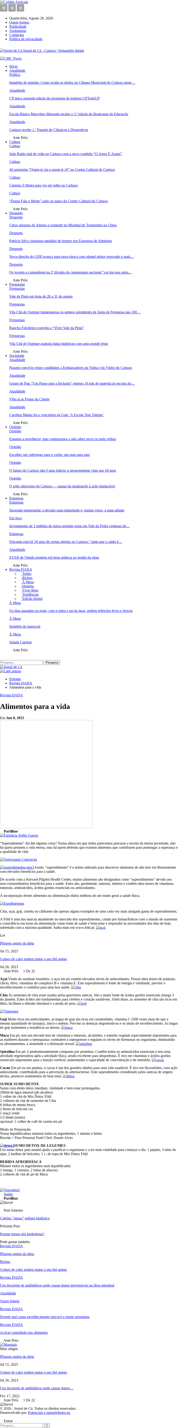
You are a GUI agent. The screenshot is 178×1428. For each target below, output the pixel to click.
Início (13, 66)
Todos (26, 574)
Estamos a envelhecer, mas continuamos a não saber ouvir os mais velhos (62, 439)
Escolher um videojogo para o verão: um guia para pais (49, 455)
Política (14, 75)
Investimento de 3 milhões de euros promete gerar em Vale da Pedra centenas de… (69, 526)
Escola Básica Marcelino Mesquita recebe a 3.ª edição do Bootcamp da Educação (68, 114)
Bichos (26, 578)
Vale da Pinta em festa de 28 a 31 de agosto (41, 296)
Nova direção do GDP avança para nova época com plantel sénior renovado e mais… (71, 257)
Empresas (16, 498)
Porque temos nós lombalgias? (22, 1234)
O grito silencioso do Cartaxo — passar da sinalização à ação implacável (62, 486)
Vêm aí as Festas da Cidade (29, 399)
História (27, 586)
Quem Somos (19, 22)
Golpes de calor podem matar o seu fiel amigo (33, 959)
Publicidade (17, 26)
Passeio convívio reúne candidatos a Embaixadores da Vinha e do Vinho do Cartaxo (70, 368)
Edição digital (31, 599)
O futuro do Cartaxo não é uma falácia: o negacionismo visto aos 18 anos (62, 470)
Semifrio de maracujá (24, 626)
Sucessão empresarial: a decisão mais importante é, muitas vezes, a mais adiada (66, 510)
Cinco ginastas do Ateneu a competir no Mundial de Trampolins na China (63, 225)
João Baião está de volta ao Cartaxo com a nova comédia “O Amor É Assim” (65, 154)
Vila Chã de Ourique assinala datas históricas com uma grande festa (58, 344)
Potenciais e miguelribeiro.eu (49, 1413)
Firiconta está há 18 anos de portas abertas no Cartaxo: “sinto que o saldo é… (65, 542)
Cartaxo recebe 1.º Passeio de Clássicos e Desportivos (48, 130)
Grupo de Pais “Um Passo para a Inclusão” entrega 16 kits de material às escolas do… (72, 383)
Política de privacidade (25, 39)
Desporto (16, 213)
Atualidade (17, 70)
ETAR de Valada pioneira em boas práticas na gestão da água (54, 557)
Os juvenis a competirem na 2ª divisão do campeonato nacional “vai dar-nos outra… (70, 272)
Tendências (30, 594)
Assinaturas (17, 31)
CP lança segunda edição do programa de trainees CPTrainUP (54, 98)
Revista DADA (20, 569)
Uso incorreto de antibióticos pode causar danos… (36, 1388)
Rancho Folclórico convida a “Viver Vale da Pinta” (46, 328)
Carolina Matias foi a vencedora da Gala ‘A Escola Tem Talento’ (56, 415)
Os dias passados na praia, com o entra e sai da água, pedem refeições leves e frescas (71, 611)
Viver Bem (29, 590)
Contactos (16, 35)
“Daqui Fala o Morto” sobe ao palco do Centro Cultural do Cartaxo (58, 201)
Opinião (15, 427)
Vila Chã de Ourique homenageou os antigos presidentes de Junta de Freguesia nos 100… (75, 312)
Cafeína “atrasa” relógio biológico (25, 1218)
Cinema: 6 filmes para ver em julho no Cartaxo (43, 185)
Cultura (14, 142)
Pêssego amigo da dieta (17, 943)
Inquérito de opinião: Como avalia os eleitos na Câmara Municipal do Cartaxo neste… (72, 82)
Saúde (8, 1194)
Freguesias (17, 284)
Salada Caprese (20, 642)
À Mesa (27, 582)
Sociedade (16, 356)
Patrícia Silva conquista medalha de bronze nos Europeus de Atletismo (60, 241)
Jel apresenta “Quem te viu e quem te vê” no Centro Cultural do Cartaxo (62, 169)
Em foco (15, 518)
